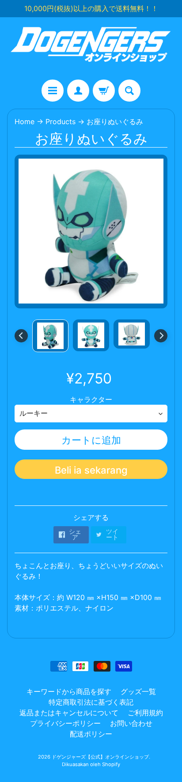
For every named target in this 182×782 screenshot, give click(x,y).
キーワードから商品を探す (69, 691)
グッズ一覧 (138, 691)
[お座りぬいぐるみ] (50, 335)
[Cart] (104, 91)
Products (61, 121)
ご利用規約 (145, 712)
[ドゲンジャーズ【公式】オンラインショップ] (91, 48)
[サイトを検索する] (129, 91)
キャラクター (91, 399)
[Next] (160, 335)
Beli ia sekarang (91, 470)
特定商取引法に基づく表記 (91, 702)
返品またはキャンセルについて (68, 712)
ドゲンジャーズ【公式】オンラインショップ (100, 757)
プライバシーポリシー (65, 723)
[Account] (78, 91)
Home (24, 121)
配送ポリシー (91, 733)
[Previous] (21, 335)
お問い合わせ (131, 723)
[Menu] (53, 91)
